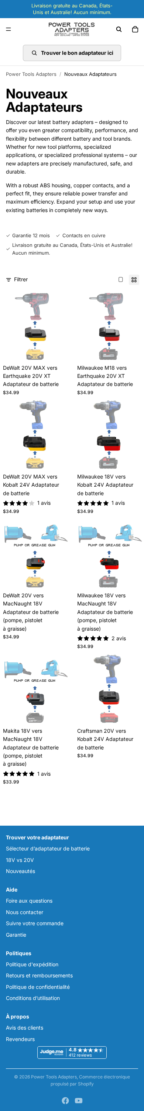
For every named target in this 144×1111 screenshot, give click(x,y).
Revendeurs (20, 1039)
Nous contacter (24, 912)
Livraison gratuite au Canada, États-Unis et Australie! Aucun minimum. (72, 249)
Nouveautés (20, 871)
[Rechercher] (119, 29)
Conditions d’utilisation (33, 998)
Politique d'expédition (32, 964)
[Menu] (8, 29)
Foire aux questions (29, 901)
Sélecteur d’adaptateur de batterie (48, 848)
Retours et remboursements (39, 976)
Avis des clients (24, 1028)
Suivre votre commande (35, 923)
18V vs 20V (20, 860)
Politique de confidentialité (38, 987)
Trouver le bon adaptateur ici (77, 53)
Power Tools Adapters (31, 74)
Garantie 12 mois (31, 235)
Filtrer (21, 279)
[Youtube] (78, 1100)
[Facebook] (65, 1100)
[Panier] (135, 29)
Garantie (16, 935)
